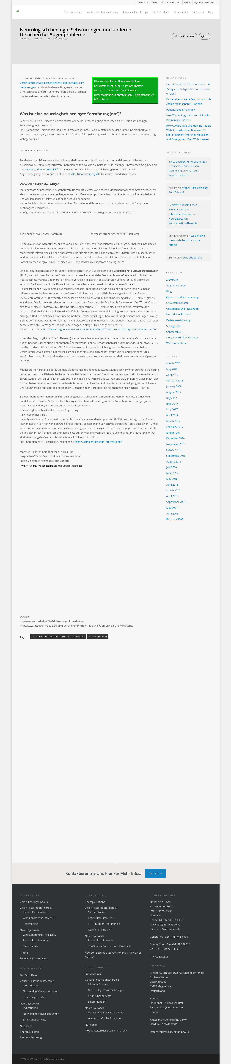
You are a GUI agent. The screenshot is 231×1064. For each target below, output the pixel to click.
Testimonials (30, 923)
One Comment (186, 36)
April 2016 (172, 484)
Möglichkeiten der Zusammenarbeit (106, 1030)
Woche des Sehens (191, 257)
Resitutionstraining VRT (86, 174)
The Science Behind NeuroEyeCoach (109, 946)
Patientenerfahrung (178, 320)
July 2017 (171, 398)
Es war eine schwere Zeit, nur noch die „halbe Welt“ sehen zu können (188, 102)
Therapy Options (95, 902)
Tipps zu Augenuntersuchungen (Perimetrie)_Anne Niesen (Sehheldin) (188, 166)
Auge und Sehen (176, 285)
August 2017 (173, 392)
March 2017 (173, 421)
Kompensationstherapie (135, 12)
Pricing (24, 952)
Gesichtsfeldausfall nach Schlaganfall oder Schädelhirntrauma (183, 209)
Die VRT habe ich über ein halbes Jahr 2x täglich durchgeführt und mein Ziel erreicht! (188, 89)
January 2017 (174, 432)
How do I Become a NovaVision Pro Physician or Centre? (113, 955)
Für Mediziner (180, 12)
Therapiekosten (29, 1032)
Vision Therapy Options (34, 902)
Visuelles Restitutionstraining (102, 12)
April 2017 (172, 415)
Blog (210, 12)
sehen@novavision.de (170, 1007)
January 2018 (174, 386)
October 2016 (174, 450)
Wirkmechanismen (177, 343)
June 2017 (172, 403)
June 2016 (172, 473)
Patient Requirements (36, 912)
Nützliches (198, 12)
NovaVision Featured (178, 314)
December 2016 (175, 438)
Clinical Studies (96, 912)
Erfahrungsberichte (34, 997)
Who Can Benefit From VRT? (39, 918)
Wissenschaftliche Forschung (105, 1018)
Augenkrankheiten (39, 636)
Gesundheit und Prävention (182, 308)
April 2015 (172, 496)
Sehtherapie (173, 332)
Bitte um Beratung (31, 1037)
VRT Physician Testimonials (104, 923)
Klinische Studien (98, 984)
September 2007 (176, 502)
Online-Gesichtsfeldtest (147, 2)
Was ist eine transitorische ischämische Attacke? (187, 240)
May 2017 (172, 409)
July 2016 (171, 467)
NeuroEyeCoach (29, 930)
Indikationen (30, 985)
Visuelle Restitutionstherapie (37, 981)
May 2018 (172, 369)
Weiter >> (155, 873)
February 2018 (174, 380)
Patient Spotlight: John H (180, 109)
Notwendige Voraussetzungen (41, 991)
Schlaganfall (173, 326)
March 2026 (173, 363)
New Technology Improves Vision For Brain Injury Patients (188, 118)
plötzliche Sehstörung (76, 636)
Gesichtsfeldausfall (57, 636)
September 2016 (176, 455)
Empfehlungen (96, 1001)
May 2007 (172, 507)
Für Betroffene (161, 12)
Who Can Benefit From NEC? (39, 934)
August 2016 (173, 461)
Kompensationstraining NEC (41, 169)
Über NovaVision (73, 12)
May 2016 (172, 479)
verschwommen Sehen (97, 636)
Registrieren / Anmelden (204, 2)
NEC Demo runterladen (170, 2)
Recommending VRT (100, 929)
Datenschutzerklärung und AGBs (169, 1032)
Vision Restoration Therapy (36, 907)
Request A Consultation (33, 958)
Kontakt (187, 2)
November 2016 (175, 444)
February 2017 (174, 427)
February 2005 (174, 519)
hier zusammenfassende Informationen (98, 442)
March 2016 (173, 490)
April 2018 (172, 375)
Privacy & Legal (159, 956)
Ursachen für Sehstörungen (57, 39)
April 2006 (172, 513)
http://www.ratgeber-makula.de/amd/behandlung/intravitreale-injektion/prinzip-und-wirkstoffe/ (100, 329)
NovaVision (26, 39)
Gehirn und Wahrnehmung (182, 297)
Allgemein (172, 280)
